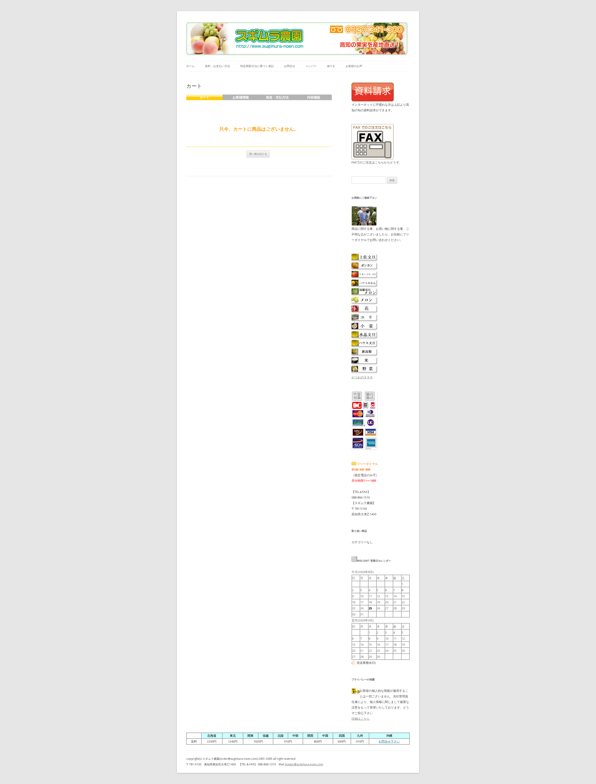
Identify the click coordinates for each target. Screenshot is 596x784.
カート (331, 66)
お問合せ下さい (389, 741)
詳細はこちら (361, 718)
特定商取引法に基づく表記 (257, 66)
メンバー (311, 66)
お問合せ (289, 66)
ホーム (190, 66)
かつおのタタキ (362, 377)
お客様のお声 (353, 66)
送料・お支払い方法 (217, 66)
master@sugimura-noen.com (304, 764)
